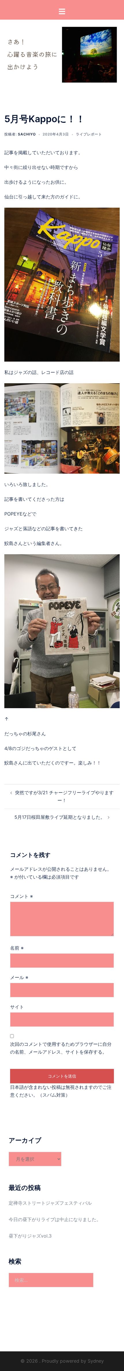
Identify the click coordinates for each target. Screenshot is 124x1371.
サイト (17, 1007)
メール (19, 977)
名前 (17, 948)
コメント (21, 896)
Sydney (96, 1361)
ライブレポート (89, 134)
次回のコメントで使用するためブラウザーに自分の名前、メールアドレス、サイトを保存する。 (61, 1048)
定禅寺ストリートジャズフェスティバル (50, 1203)
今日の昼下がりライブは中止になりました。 (55, 1219)
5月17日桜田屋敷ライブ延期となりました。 (59, 817)
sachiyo (27, 134)
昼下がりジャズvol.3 (30, 1236)
